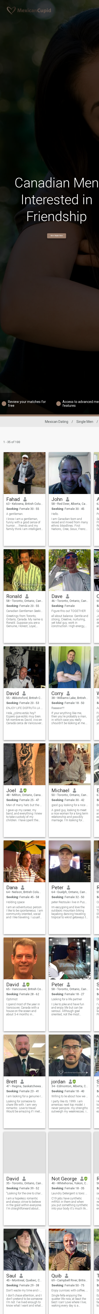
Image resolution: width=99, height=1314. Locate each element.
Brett (11, 1082)
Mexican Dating (56, 422)
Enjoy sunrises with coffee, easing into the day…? (69, 1290)
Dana (12, 887)
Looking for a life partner (66, 999)
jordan (58, 1082)
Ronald (14, 596)
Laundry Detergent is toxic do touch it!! (69, 1193)
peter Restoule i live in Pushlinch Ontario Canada (69, 902)
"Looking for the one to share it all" (24, 1193)
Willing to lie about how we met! (69, 1096)
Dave (56, 596)
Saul (11, 1276)
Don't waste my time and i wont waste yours (24, 1290)
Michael (60, 790)
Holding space (15, 902)
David (12, 693)
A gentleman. (15, 514)
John (56, 499)
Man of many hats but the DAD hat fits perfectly (24, 805)
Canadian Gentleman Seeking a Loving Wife (24, 611)
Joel (11, 790)
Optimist (12, 999)
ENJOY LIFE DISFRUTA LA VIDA (24, 708)
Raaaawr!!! (57, 708)
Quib (56, 1276)
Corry (57, 693)
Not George (64, 1179)
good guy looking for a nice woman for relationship (69, 805)
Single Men (84, 422)
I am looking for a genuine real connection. (24, 1096)
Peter (57, 887)
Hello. (55, 514)
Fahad (13, 499)
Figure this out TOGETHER (68, 611)
